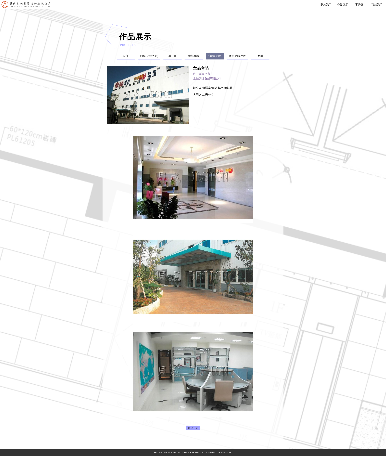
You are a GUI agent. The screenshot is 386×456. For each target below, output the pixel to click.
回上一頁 (193, 428)
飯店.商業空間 (237, 56)
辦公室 (172, 56)
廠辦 (260, 56)
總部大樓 (193, 56)
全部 (125, 56)
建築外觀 (215, 56)
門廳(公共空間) (149, 56)
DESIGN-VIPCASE (225, 452)
